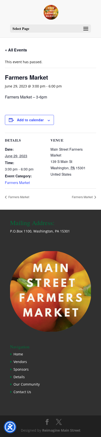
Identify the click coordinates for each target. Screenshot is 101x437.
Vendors (20, 361)
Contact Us (22, 391)
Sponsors (21, 369)
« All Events (16, 50)
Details (19, 377)
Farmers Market (17, 182)
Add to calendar (30, 119)
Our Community (26, 384)
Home (18, 354)
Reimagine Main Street (61, 430)
